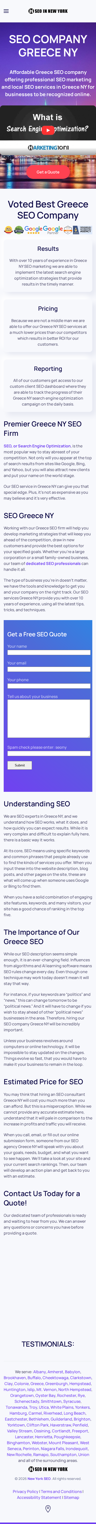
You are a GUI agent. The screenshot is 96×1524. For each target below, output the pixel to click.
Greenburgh (56, 1383)
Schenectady (27, 1401)
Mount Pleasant (63, 1442)
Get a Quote (48, 172)
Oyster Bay (45, 1395)
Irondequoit (77, 1448)
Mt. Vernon (46, 1389)
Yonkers (82, 1407)
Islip (31, 1389)
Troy (33, 1407)
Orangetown (22, 1395)
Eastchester (16, 1419)
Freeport (80, 1431)
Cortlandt (61, 1431)
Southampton (63, 1454)
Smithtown (51, 1401)
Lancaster (24, 1436)
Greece (37, 1383)
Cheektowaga (55, 1377)
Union (83, 1454)
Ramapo (40, 1454)
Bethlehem (39, 1419)
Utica (44, 1407)
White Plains (61, 1407)
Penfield (80, 1425)
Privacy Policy (25, 1491)
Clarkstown (80, 1377)
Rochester (66, 1395)
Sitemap (71, 1497)
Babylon (72, 1371)
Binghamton (18, 1442)
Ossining (42, 1431)
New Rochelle (19, 1454)
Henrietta (43, 1436)
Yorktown (16, 1425)
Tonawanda (16, 1407)
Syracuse (71, 1401)
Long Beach (74, 1413)
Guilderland (61, 1419)
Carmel (35, 1413)
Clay (8, 1383)
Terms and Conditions (61, 1491)
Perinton (31, 1448)
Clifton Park (37, 1425)
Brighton (82, 1419)
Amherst (55, 1371)
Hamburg (18, 1413)
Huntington (15, 1389)
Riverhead (53, 1413)
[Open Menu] (6, 11)
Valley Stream (19, 1431)
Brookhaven (15, 1377)
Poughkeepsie (67, 1436)
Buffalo (34, 1377)
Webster (39, 1442)
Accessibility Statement (39, 1497)
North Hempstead (74, 1389)
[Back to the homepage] (48, 11)
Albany (39, 1371)
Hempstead (80, 1383)
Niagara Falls (52, 1448)
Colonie (21, 1383)
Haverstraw (60, 1425)
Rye (81, 1395)
